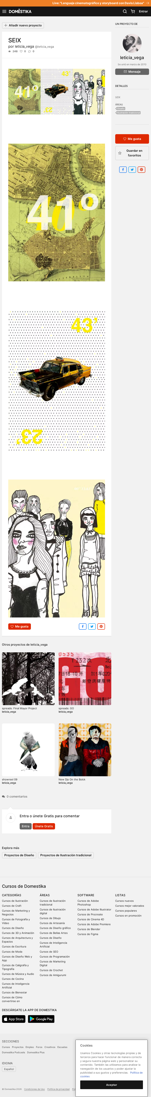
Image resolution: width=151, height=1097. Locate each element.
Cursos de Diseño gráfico (55, 928)
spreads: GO (66, 708)
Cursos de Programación (55, 956)
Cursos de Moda (12, 951)
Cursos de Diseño (13, 928)
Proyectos (17, 1047)
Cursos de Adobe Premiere (94, 924)
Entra (25, 826)
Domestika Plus (35, 1052)
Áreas (45, 895)
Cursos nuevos (124, 900)
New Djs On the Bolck (72, 779)
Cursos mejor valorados (129, 905)
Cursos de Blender (88, 929)
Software (85, 895)
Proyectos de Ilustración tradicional (65, 855)
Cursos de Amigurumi (53, 975)
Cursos (6, 1047)
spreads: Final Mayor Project (19, 708)
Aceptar (111, 1084)
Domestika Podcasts (13, 1052)
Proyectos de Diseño (19, 855)
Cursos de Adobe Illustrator (94, 909)
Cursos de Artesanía (52, 923)
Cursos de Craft (11, 905)
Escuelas (62, 1047)
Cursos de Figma (87, 934)
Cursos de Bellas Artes (54, 932)
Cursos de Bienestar (14, 992)
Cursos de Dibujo (50, 918)
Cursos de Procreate (90, 914)
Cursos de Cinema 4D (90, 919)
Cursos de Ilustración (15, 900)
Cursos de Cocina (13, 978)
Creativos (49, 1047)
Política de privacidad (58, 1089)
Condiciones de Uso (34, 1089)
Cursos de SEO (49, 951)
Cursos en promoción (128, 915)
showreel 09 (9, 779)
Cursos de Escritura (14, 946)
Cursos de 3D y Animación (18, 932)
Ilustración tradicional (128, 112)
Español (9, 1069)
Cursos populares (126, 910)
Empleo (30, 1047)
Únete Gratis (44, 826)
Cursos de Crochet (51, 970)
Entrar (143, 11)
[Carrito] (133, 11)
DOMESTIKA (19, 11)
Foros (39, 1047)
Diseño (121, 108)
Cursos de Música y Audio (18, 973)
